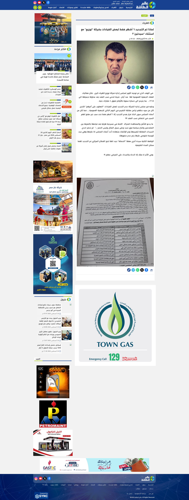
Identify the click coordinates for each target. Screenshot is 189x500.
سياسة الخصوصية (140, 493)
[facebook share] (146, 87)
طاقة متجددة (85, 7)
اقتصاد (61, 7)
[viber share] (133, 87)
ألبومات (63, 484)
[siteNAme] (145, 5)
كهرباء (113, 7)
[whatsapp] (129, 87)
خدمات (151, 488)
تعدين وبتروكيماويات (101, 7)
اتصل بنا (129, 493)
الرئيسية (129, 7)
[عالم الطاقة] (152, 16)
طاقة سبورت (54, 484)
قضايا (69, 484)
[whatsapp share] (137, 87)
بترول (121, 7)
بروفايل (76, 484)
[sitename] (148, 478)
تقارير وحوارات (72, 7)
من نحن (151, 493)
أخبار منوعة (52, 7)
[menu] (40, 8)
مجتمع (145, 488)
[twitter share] (142, 87)
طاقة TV (45, 484)
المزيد (38, 359)
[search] (35, 8)
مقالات (138, 488)
